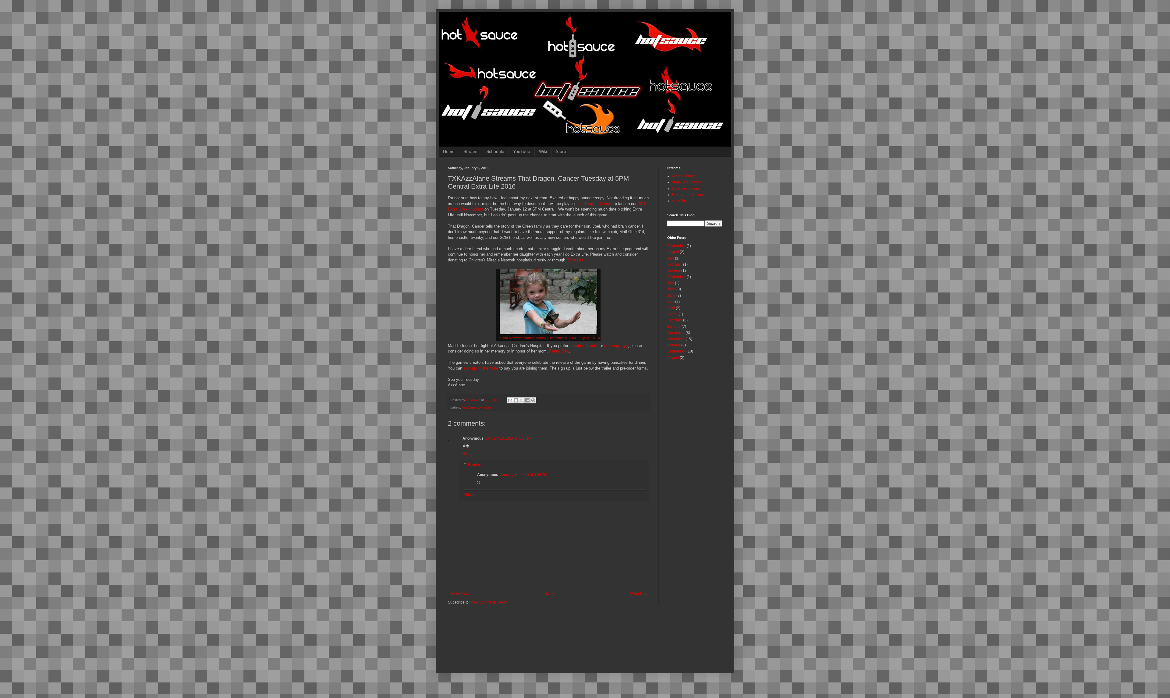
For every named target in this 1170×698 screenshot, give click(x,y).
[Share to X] (522, 400)
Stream (470, 151)
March (672, 314)
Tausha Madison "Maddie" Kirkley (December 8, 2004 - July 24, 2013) (548, 338)
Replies (474, 464)
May (670, 301)
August (673, 252)
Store (561, 151)
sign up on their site (480, 368)
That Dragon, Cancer (594, 203)
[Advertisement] (595, 637)
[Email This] (510, 400)
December (676, 333)
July (670, 258)
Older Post (638, 593)
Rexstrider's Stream (688, 195)
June (671, 289)
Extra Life (574, 260)
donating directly (583, 345)
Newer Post (459, 593)
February (674, 264)
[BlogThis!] (516, 400)
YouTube (521, 151)
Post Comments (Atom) (489, 602)
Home (449, 151)
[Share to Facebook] (527, 400)
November (676, 339)
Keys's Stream (683, 176)
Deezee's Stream (686, 188)
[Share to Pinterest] (533, 400)
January (674, 326)
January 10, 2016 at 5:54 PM (523, 475)
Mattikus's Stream (686, 182)
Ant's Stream (682, 201)
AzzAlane (469, 407)
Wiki (543, 151)
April (671, 308)
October (673, 270)
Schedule (495, 151)
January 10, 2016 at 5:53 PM (509, 438)
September (676, 246)
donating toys (616, 345)
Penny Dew (559, 351)
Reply (467, 454)
